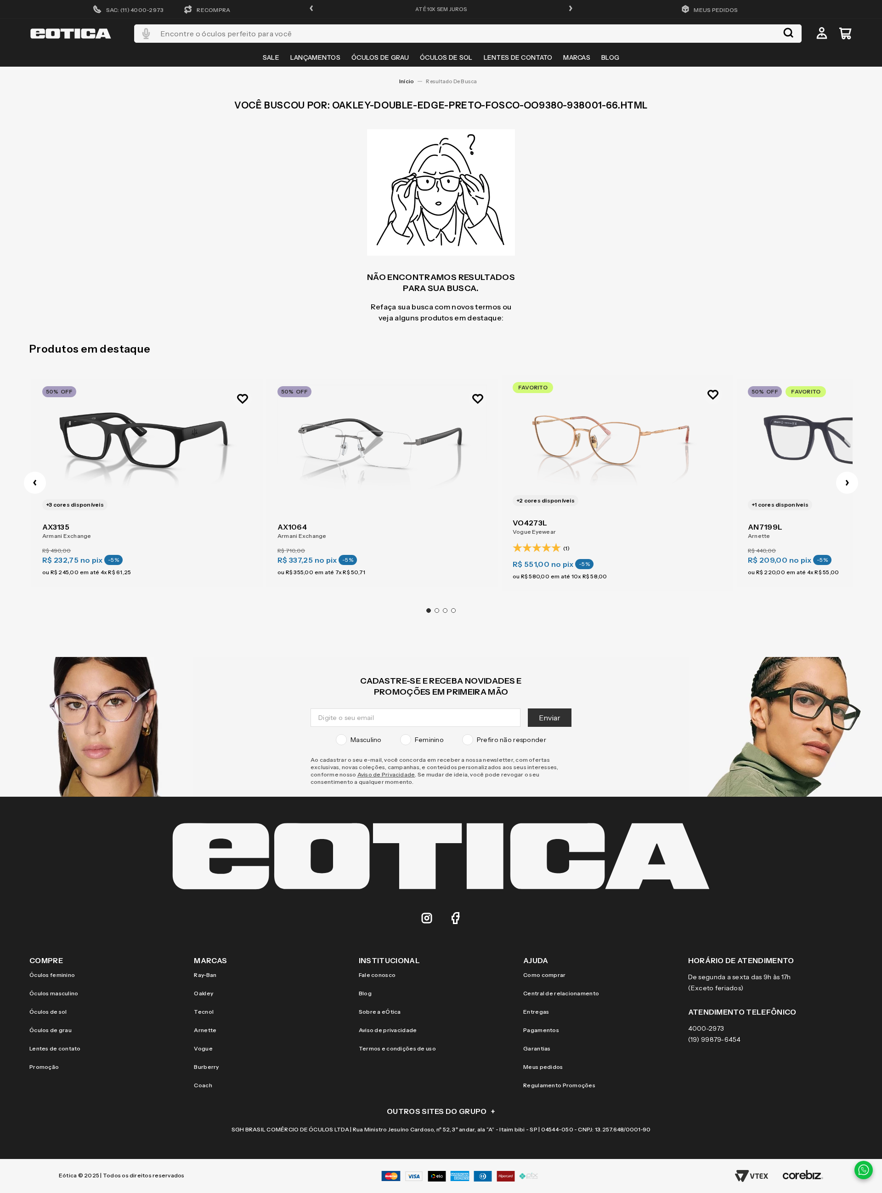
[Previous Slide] (35, 483)
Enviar (549, 717)
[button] (311, 9)
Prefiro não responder (511, 740)
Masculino (366, 740)
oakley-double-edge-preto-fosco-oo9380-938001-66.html (454, 81)
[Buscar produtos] (788, 33)
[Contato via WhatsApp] (863, 1170)
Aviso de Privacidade (386, 774)
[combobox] (468, 33)
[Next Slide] (847, 483)
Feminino (429, 740)
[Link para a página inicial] (406, 81)
